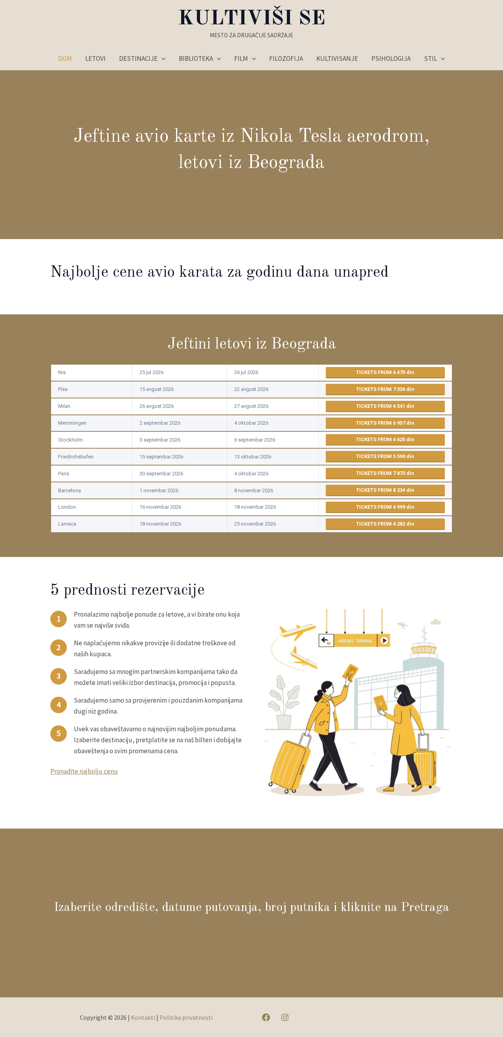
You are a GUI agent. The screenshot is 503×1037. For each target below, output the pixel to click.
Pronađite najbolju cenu (84, 771)
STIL (430, 58)
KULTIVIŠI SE (251, 19)
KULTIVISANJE (337, 58)
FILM (241, 58)
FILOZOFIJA (286, 58)
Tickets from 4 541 (381, 406)
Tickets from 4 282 (381, 524)
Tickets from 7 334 (381, 389)
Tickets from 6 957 (381, 423)
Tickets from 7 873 (381, 473)
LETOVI (95, 58)
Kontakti (143, 1017)
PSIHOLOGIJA (391, 58)
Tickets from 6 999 (381, 507)
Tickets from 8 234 (381, 490)
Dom (65, 58)
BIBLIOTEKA (196, 58)
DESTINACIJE (138, 58)
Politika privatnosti (186, 1017)
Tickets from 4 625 (381, 439)
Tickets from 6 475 (381, 372)
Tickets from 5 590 (381, 456)
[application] (161, 58)
